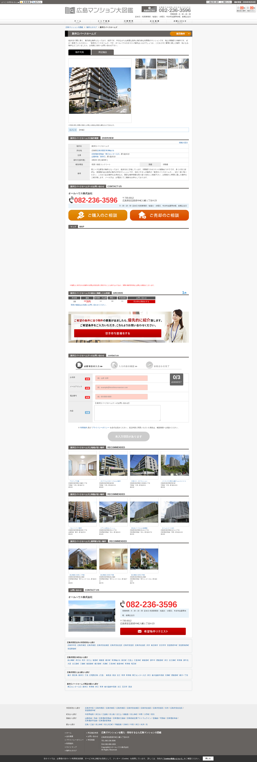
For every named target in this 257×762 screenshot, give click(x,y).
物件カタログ (71, 751)
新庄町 (124, 660)
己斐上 (130, 660)
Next (129, 90)
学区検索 (91, 740)
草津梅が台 (109, 151)
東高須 (108, 675)
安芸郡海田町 (184, 645)
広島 (86, 724)
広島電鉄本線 (172, 718)
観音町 (95, 660)
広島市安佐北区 (116, 645)
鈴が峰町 (71, 660)
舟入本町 (133, 714)
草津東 (179, 660)
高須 (114, 675)
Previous (71, 90)
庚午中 (152, 660)
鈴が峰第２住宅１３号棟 (77, 575)
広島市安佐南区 (103, 645)
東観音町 (145, 660)
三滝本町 (112, 664)
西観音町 (159, 660)
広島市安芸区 (128, 645)
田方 (83, 660)
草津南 (127, 664)
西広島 (74, 675)
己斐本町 (137, 660)
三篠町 (82, 664)
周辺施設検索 (93, 733)
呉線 (95, 718)
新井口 (102, 157)
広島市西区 (101, 151)
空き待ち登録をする (141, 301)
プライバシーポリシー (101, 428)
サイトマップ (71, 747)
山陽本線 (95, 157)
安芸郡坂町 (72, 649)
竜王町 (133, 664)
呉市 (148, 645)
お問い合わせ (93, 736)
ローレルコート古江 (168, 528)
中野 (140, 714)
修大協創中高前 (158, 675)
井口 (166, 660)
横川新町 (98, 664)
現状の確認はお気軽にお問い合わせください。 (89, 305)
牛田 (132, 724)
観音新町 (89, 664)
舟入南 (112, 714)
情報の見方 (183, 143)
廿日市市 (162, 645)
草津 (123, 675)
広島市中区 (72, 645)
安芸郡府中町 (172, 645)
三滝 (86, 675)
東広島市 (154, 645)
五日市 (124, 687)
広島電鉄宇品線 (91, 721)
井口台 (78, 660)
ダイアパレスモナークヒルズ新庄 (111, 481)
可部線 (162, 718)
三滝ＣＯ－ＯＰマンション (139, 481)
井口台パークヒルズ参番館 (139, 528)
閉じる (208, 758)
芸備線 (155, 718)
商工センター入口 (112, 154)
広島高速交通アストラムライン (139, 718)
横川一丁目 (183, 675)
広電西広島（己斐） (97, 675)
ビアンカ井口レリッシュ (108, 528)
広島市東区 (81, 645)
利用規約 (84, 428)
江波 (92, 724)
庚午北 (185, 660)
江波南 (105, 714)
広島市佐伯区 (140, 645)
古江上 (89, 660)
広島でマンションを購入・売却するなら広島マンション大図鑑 (131, 732)
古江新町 (75, 664)
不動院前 (118, 724)
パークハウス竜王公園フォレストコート (174, 481)
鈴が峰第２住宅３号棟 (138, 575)
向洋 (142, 724)
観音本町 (120, 664)
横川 (69, 675)
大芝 (69, 664)
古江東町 (172, 660)
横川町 (108, 660)
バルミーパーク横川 (76, 528)
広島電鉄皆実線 (105, 721)
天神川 (125, 724)
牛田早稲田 (89, 714)
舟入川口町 (108, 724)
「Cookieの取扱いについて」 (173, 759)
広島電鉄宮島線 (98, 154)
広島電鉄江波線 (119, 718)
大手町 (146, 714)
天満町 (105, 664)
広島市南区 (91, 645)
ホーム (68, 733)
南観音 (101, 660)
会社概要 (69, 736)
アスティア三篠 (74, 481)
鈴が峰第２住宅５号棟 (107, 575)
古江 (118, 675)
